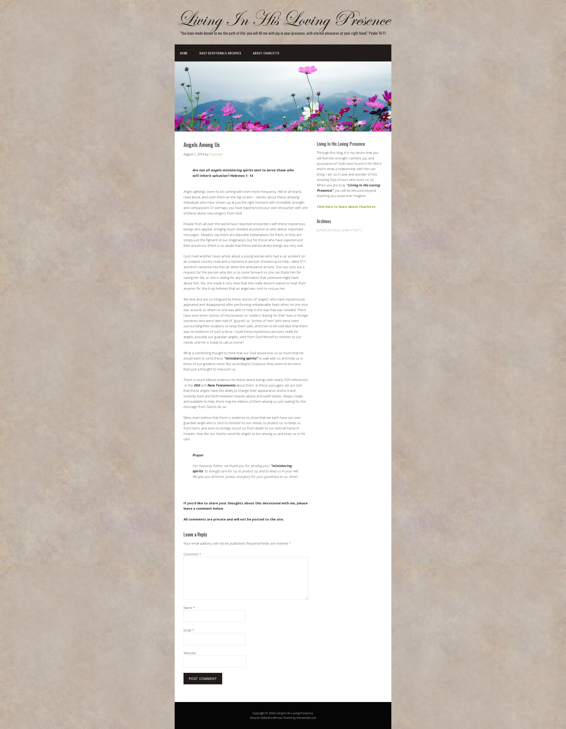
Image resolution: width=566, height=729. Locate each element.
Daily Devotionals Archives (220, 53)
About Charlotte (266, 53)
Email (189, 630)
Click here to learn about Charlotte (346, 206)
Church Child (258, 718)
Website (190, 653)
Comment (192, 554)
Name (189, 607)
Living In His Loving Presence (283, 20)
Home (184, 53)
